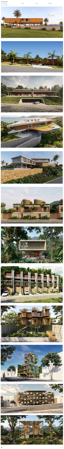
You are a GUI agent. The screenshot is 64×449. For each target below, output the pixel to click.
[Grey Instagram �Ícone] (61, 447)
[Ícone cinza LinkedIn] (62, 447)
